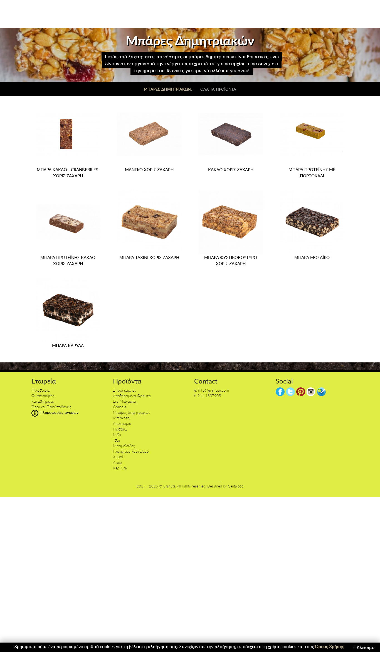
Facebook (280, 391)
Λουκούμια (122, 423)
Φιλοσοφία (40, 390)
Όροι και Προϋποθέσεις (51, 406)
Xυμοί (118, 456)
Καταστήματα (42, 401)
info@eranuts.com (213, 390)
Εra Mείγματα (124, 401)
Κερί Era (120, 468)
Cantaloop (235, 486)
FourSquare (321, 391)
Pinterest (300, 391)
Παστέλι (120, 429)
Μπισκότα (121, 417)
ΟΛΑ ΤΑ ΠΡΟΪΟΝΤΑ (218, 89)
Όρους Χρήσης (329, 646)
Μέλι (117, 434)
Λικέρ (117, 462)
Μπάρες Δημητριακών (131, 412)
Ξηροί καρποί (124, 390)
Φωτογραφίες (42, 395)
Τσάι (116, 440)
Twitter (290, 391)
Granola (119, 406)
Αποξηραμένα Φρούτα (132, 395)
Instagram (311, 391)
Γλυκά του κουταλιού (131, 451)
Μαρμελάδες (124, 445)
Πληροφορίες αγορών (58, 412)
